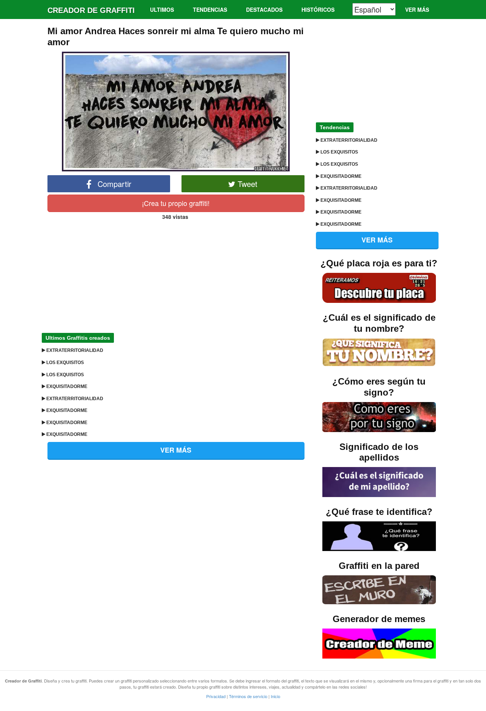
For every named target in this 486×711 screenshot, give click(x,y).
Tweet (246, 183)
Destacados (264, 9)
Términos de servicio (248, 696)
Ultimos (162, 9)
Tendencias (210, 9)
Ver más (417, 9)
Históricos (318, 9)
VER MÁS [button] (175, 450)
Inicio (275, 696)
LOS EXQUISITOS (64, 362)
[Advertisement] (176, 274)
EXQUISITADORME (66, 386)
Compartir (113, 183)
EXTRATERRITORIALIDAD (74, 350)
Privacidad (216, 696)
